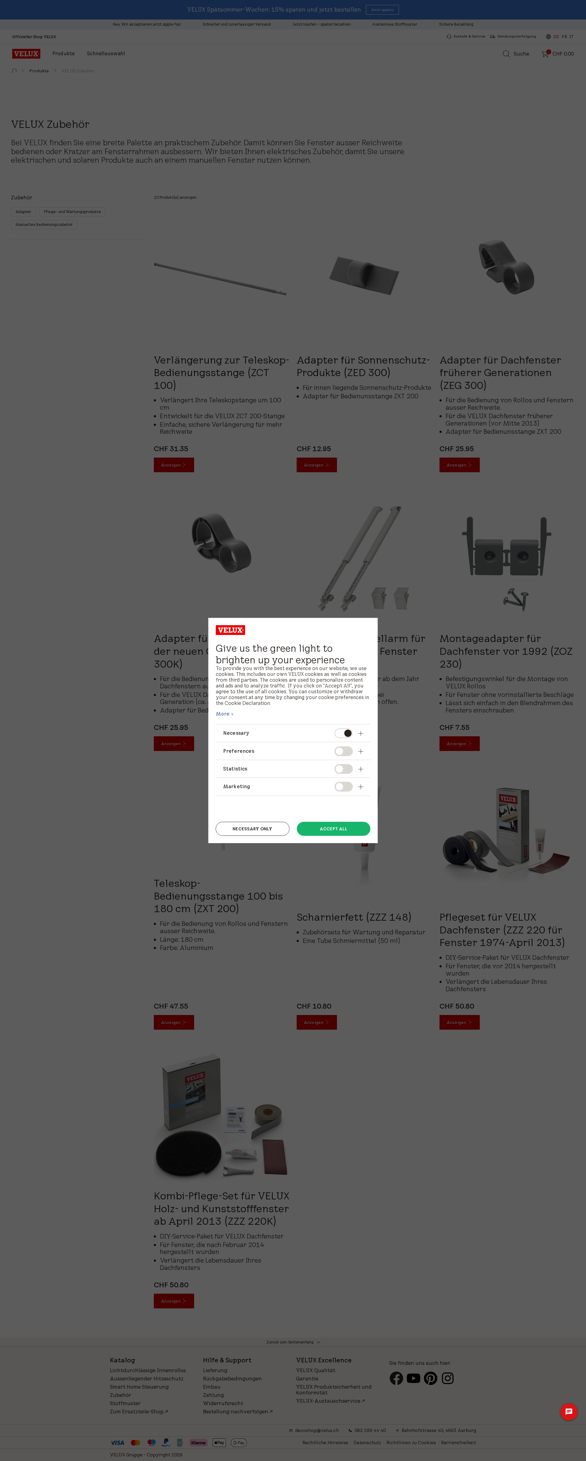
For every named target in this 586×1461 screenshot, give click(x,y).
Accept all (333, 829)
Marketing (236, 786)
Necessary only (252, 829)
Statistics (235, 769)
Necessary (236, 733)
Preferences (238, 751)
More (223, 713)
